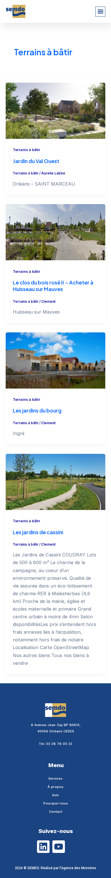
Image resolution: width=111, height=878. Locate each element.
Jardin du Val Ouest (36, 161)
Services (55, 779)
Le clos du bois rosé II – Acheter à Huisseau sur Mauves (53, 285)
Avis (55, 795)
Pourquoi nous (55, 803)
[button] (100, 12)
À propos (55, 787)
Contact (55, 812)
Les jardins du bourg (37, 410)
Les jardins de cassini (38, 532)
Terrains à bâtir (26, 150)
